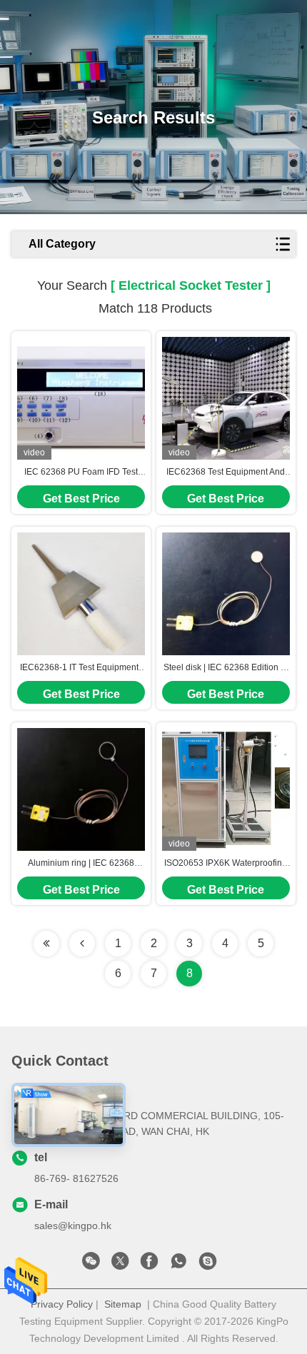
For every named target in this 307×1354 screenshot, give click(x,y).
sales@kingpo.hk (72, 1225)
